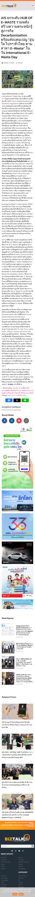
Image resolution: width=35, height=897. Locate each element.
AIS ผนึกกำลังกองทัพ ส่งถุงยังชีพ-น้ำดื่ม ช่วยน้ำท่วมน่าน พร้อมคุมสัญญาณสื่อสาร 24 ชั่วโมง (17, 785)
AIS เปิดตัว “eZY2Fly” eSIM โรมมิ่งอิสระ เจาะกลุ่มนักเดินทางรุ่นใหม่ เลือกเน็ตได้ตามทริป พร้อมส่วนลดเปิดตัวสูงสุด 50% (17, 755)
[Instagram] (11, 420)
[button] (33, 6)
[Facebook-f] (4, 420)
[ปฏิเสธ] (32, 892)
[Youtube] (19, 420)
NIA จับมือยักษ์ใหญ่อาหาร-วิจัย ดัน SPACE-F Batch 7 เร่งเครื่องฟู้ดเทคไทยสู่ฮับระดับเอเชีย (24, 646)
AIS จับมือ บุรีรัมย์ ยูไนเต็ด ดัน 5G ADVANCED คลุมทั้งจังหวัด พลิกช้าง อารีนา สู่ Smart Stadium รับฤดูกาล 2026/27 (17, 815)
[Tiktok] (26, 420)
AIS (3, 99)
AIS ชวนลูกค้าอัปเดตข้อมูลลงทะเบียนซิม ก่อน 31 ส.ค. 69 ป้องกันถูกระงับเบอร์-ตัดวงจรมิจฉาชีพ (17, 725)
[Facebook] (12, 851)
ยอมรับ (15, 894)
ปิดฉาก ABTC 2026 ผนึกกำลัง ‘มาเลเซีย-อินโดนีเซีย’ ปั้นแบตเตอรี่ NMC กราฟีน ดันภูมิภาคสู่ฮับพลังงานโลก (24, 662)
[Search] (32, 846)
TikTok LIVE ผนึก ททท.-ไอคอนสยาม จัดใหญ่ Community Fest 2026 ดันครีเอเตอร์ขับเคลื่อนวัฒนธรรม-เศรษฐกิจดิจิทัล (24, 678)
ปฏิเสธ (21, 894)
